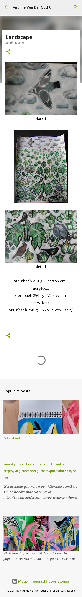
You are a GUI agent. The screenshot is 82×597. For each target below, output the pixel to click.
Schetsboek (12, 438)
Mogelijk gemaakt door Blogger (43, 581)
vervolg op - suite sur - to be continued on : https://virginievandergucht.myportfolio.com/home (39, 470)
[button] (8, 52)
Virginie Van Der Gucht (32, 7)
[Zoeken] (75, 7)
